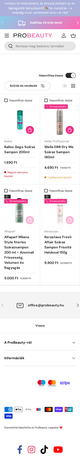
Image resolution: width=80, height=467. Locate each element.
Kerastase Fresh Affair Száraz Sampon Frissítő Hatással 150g (58, 245)
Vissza (40, 325)
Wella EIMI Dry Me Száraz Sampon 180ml (59, 152)
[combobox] (40, 46)
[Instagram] (31, 451)
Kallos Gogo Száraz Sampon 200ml (19, 149)
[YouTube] (58, 451)
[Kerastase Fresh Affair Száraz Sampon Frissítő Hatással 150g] (60, 210)
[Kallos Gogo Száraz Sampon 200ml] (20, 120)
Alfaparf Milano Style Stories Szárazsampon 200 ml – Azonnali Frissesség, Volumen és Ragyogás (19, 252)
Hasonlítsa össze (51, 75)
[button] (73, 35)
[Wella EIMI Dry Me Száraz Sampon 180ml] (60, 120)
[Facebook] (19, 451)
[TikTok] (44, 451)
